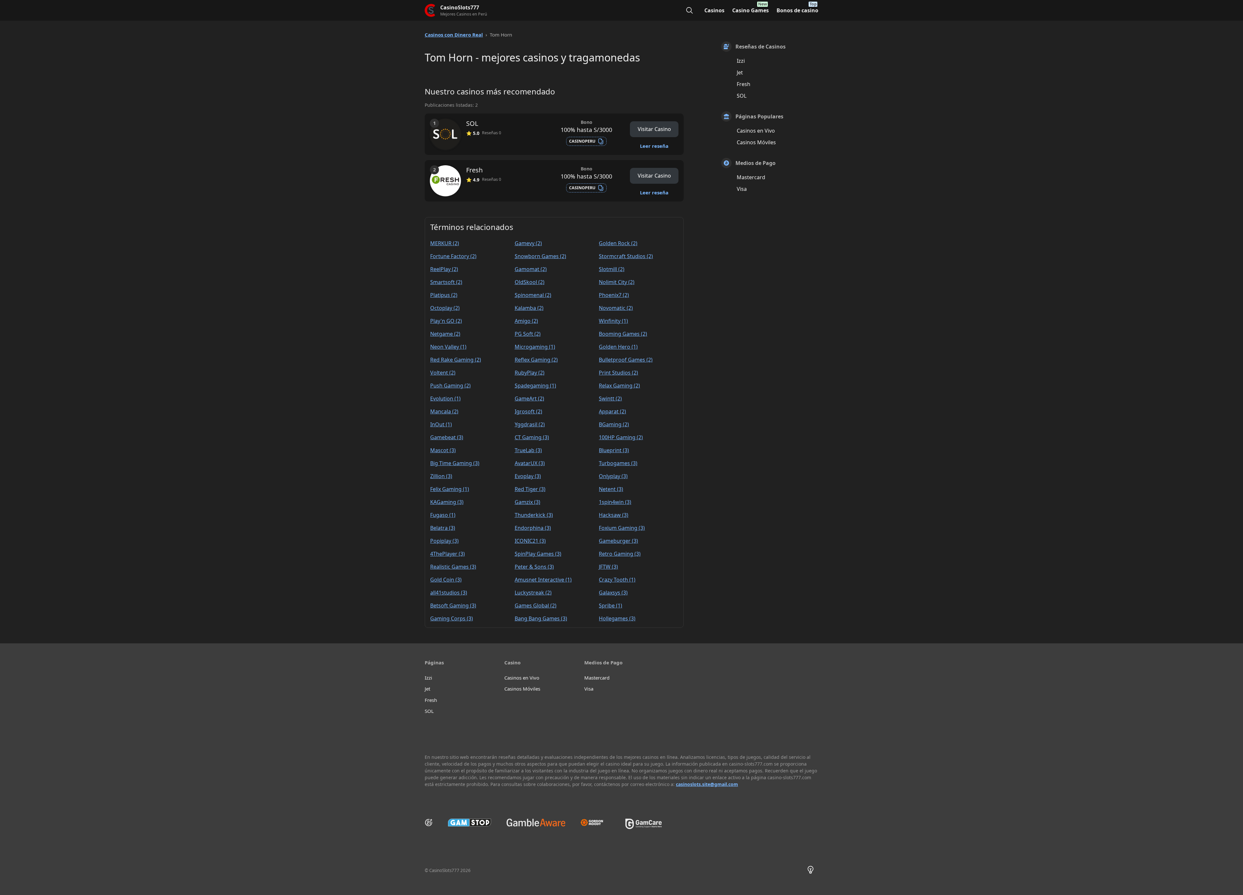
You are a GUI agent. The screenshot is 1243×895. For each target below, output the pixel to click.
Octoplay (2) (445, 307)
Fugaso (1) (442, 514)
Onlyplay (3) (613, 476)
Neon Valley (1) (448, 346)
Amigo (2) (526, 320)
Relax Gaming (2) (619, 385)
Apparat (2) (612, 411)
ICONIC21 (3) (530, 540)
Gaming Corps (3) (451, 618)
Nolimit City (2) (616, 282)
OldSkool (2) (529, 282)
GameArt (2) (529, 398)
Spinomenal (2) (533, 295)
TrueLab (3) (528, 450)
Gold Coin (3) (446, 579)
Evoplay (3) (528, 476)
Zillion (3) (441, 476)
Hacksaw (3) (613, 514)
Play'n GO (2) (446, 320)
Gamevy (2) (528, 243)
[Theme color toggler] (810, 870)
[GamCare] (643, 827)
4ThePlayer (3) (447, 553)
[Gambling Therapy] (595, 822)
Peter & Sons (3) (534, 566)
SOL (741, 95)
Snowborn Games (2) (540, 256)
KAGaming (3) (447, 502)
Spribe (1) (610, 605)
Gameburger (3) (618, 540)
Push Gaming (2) (450, 385)
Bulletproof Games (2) (626, 359)
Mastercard (751, 177)
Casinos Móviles (756, 142)
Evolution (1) (445, 398)
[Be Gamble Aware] (536, 822)
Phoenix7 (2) (614, 295)
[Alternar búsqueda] (689, 10)
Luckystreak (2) (533, 592)
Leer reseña (654, 146)
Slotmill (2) (611, 269)
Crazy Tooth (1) (617, 579)
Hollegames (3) (617, 618)
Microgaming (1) (535, 346)
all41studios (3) (448, 592)
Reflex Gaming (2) (536, 359)
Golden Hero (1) (618, 346)
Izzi (741, 60)
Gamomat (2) (531, 269)
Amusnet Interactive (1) (543, 579)
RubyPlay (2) (529, 372)
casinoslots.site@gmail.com (707, 784)
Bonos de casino (797, 10)
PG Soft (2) (528, 333)
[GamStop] (469, 822)
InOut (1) (441, 424)
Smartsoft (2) (446, 282)
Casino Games (750, 10)
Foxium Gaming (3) (622, 527)
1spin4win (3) (615, 502)
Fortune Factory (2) (453, 256)
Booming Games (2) (623, 333)
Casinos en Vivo (756, 130)
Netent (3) (611, 489)
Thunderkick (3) (534, 514)
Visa (742, 188)
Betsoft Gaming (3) (453, 605)
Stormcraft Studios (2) (626, 256)
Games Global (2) (535, 605)
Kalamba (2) (529, 307)
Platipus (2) (443, 295)
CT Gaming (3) (532, 437)
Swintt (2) (610, 398)
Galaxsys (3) (613, 592)
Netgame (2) (445, 333)
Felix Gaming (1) (449, 489)
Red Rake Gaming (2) (455, 359)
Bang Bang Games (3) (541, 618)
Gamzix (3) (527, 502)
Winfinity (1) (613, 320)
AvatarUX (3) (530, 463)
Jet (740, 72)
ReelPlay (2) (444, 269)
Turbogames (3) (618, 463)
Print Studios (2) (618, 372)
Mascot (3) (443, 450)
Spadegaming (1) (535, 385)
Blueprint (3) (614, 450)
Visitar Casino (654, 129)
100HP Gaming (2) (621, 437)
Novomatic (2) (616, 307)
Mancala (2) (444, 411)
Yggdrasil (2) (530, 424)
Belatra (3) (442, 527)
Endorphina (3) (533, 527)
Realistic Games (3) (453, 566)
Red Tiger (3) (530, 489)
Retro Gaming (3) (620, 553)
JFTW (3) (608, 566)
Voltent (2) (442, 372)
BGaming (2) (614, 424)
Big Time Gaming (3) (454, 463)
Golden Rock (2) (618, 243)
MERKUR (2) (444, 243)
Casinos (714, 10)
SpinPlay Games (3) (538, 553)
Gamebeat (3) (446, 437)
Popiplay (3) (444, 540)
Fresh (743, 84)
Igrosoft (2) (528, 411)
